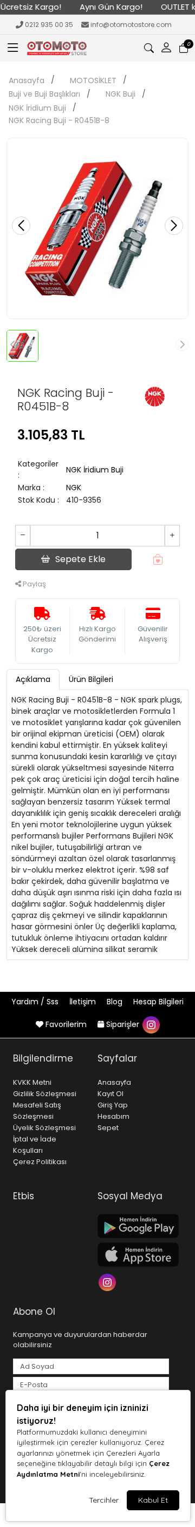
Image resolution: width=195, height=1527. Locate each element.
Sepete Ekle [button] (80, 559)
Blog (116, 1001)
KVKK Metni (32, 1082)
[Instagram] (109, 1281)
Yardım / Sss (36, 1001)
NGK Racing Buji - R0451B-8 (59, 120)
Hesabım (113, 1116)
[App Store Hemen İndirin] (133, 1254)
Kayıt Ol (110, 1094)
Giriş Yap (113, 1105)
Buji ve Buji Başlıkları (44, 94)
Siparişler (122, 1024)
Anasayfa (26, 80)
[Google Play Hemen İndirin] (133, 1226)
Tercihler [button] (104, 1500)
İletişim (83, 1001)
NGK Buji (120, 94)
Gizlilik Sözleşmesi (44, 1094)
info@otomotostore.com (131, 24)
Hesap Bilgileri (158, 1001)
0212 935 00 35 (49, 24)
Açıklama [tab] (33, 679)
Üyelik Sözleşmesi (44, 1128)
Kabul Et (153, 1500)
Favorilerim (66, 1024)
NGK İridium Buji (37, 108)
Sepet (108, 1128)
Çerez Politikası (40, 1162)
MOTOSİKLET (93, 80)
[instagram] (150, 1024)
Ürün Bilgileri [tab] (91, 679)
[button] (13, 48)
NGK (73, 487)
